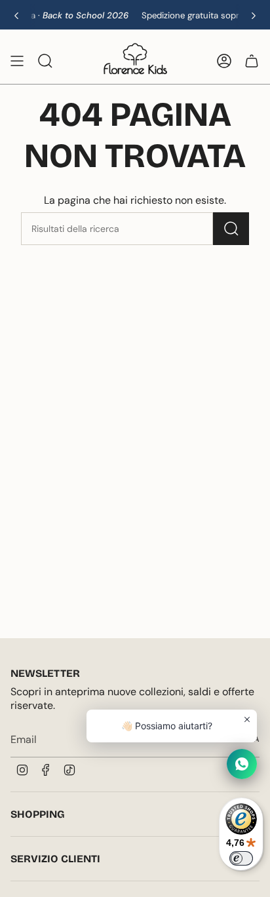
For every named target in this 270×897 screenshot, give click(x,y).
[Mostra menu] (17, 61)
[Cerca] (231, 228)
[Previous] (16, 16)
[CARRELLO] (251, 61)
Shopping (37, 814)
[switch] (241, 858)
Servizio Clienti (55, 858)
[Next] (254, 16)
